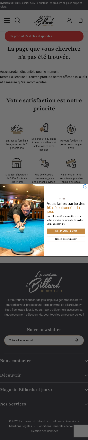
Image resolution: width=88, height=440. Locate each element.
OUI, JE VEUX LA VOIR (66, 231)
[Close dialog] (85, 186)
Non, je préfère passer (66, 239)
